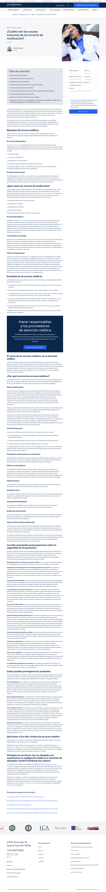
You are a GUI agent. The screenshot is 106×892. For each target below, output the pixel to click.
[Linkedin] (17, 854)
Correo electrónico (75, 76)
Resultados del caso (68, 9)
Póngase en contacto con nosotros (86, 5)
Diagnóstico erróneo (13, 145)
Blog (33, 14)
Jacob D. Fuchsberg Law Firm (21, 14)
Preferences (72, 886)
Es (70, 5)
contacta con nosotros (31, 783)
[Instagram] (8, 854)
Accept (96, 886)
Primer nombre (73, 70)
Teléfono (87, 76)
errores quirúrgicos (25, 220)
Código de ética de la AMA (20, 133)
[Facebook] (14, 854)
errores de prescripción (47, 193)
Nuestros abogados (55, 9)
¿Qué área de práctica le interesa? (79, 82)
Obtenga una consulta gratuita (35, 347)
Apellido (86, 70)
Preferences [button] (13, 887)
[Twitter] (11, 854)
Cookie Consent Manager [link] (9, 881)
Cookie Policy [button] (43, 886)
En (68, 5)
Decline (84, 886)
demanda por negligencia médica (17, 747)
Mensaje (71, 88)
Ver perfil (15, 50)
